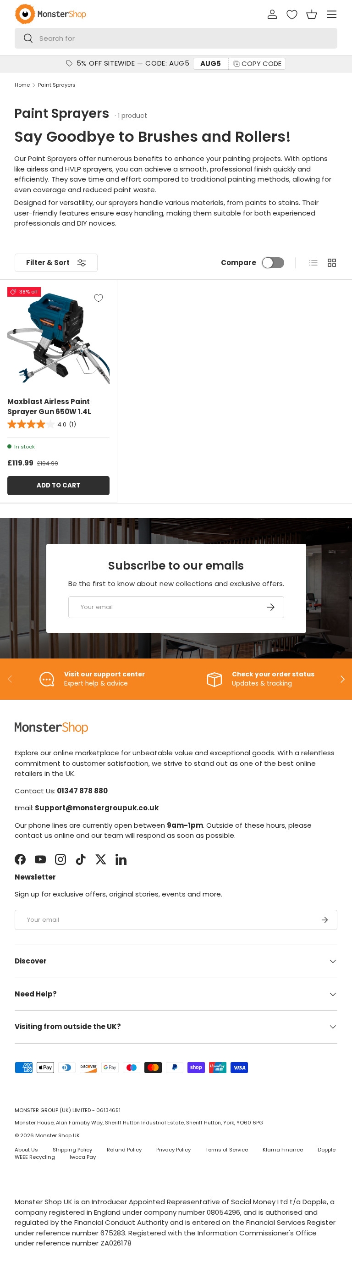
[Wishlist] (292, 15)
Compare (238, 262)
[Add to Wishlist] (99, 298)
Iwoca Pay (83, 1157)
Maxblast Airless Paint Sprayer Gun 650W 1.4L (49, 407)
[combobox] (176, 38)
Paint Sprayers (57, 85)
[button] (312, 14)
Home (22, 85)
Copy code (261, 63)
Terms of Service (226, 1149)
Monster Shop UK (57, 1135)
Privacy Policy (173, 1149)
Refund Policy (124, 1149)
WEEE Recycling (35, 1157)
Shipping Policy (72, 1149)
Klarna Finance (283, 1149)
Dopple (327, 1149)
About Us (26, 1149)
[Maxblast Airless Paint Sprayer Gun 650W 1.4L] (58, 338)
